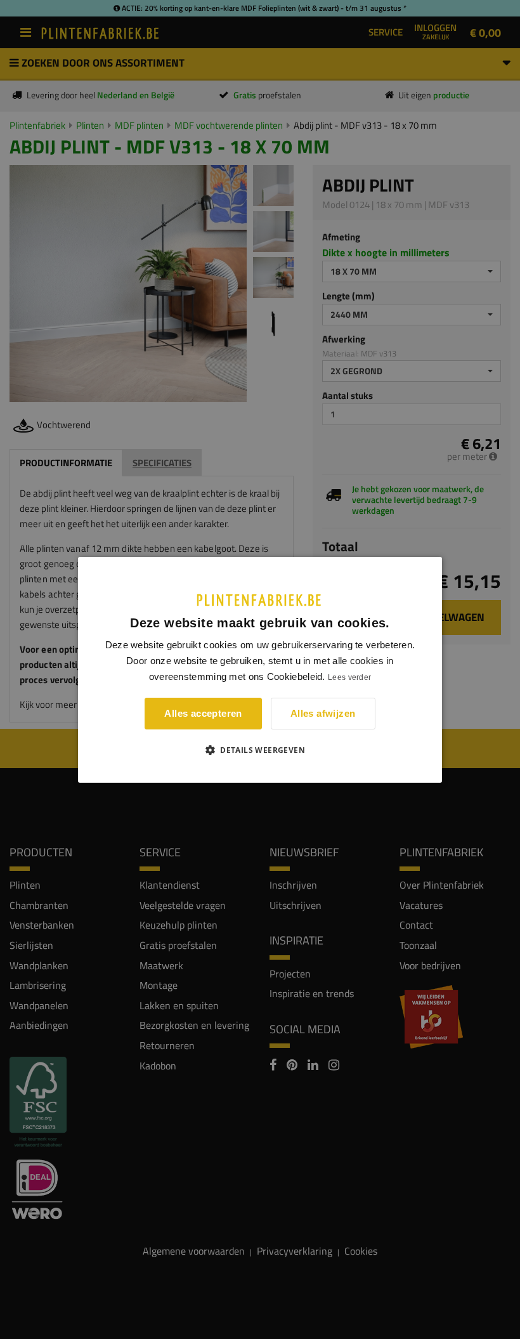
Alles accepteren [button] (203, 713)
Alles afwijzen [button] (323, 713)
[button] (260, 749)
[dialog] (260, 669)
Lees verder (349, 677)
